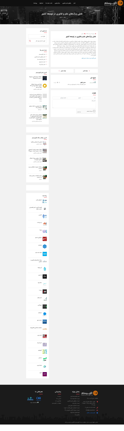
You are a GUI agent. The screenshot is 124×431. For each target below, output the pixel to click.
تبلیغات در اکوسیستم (56, 403)
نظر (82, 34)
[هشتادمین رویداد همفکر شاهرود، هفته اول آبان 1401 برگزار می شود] (45, 85)
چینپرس (40, 245)
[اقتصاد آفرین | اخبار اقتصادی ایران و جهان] (45, 209)
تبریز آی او (39, 343)
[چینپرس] (45, 246)
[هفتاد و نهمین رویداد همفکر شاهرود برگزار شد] (45, 159)
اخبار (61, 17)
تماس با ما (58, 399)
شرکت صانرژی (39, 144)
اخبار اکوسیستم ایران (74, 396)
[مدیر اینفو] (45, 299)
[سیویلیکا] (38, 398)
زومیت (40, 101)
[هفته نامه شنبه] (45, 254)
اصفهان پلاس (39, 200)
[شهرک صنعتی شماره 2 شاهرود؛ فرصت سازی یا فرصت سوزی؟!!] (45, 151)
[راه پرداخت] (45, 224)
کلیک (40, 373)
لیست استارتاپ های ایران (73, 405)
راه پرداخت (39, 222)
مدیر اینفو (40, 109)
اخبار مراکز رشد (42, 64)
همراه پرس (39, 365)
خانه (65, 17)
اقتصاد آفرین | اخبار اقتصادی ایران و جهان (35, 208)
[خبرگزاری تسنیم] (45, 239)
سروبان (40, 170)
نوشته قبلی (85, 71)
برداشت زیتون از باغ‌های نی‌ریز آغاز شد (35, 167)
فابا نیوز (40, 275)
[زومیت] (45, 291)
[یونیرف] (30, 398)
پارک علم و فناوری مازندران (37, 121)
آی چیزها (40, 267)
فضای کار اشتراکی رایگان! (36, 142)
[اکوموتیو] (45, 351)
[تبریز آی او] (45, 344)
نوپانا (41, 230)
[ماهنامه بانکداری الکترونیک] (45, 329)
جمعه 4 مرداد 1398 (90, 34)
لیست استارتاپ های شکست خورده (71, 408)
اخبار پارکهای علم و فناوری (40, 57)
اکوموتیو (40, 350)
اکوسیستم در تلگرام (91, 413)
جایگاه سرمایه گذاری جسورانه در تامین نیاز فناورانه (35, 77)
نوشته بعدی (63, 71)
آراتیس (40, 215)
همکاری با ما (58, 401)
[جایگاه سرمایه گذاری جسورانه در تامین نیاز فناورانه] (45, 78)
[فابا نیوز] (45, 276)
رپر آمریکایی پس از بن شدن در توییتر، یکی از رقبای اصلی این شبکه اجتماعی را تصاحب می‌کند (35, 97)
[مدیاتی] (45, 359)
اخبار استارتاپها (42, 62)
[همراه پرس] (45, 366)
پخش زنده (77, 415)
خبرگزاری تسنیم (38, 237)
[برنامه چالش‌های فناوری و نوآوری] (45, 261)
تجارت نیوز (39, 320)
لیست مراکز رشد (75, 403)
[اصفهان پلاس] (45, 201)
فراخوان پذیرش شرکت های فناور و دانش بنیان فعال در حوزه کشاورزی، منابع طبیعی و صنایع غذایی (35, 117)
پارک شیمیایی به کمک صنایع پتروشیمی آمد (35, 106)
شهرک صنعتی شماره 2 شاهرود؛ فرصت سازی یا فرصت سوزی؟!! (35, 150)
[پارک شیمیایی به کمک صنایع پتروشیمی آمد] (45, 107)
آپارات (55, 82)
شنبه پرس (39, 335)
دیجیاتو (40, 312)
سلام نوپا (40, 282)
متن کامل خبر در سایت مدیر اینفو (89, 58)
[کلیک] (45, 374)
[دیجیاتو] (45, 314)
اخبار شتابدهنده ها (41, 59)
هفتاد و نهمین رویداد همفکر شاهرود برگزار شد (36, 158)
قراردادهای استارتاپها (74, 412)
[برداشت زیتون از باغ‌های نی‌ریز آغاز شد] (45, 168)
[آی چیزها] (45, 269)
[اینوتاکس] (45, 306)
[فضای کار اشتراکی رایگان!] (45, 143)
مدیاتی (40, 358)
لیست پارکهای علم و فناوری (73, 401)
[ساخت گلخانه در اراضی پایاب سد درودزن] (45, 177)
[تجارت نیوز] (45, 321)
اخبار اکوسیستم (42, 54)
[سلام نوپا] (45, 284)
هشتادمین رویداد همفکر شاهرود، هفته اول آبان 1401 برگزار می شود (36, 85)
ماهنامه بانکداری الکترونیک (36, 327)
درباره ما (59, 396)
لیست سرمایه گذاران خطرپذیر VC (72, 410)
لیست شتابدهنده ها (74, 399)
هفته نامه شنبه (38, 252)
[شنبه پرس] (45, 336)
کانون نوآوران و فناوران (37, 89)
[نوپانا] (45, 231)
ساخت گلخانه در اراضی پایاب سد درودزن (35, 176)
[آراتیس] (45, 216)
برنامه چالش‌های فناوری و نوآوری (36, 260)
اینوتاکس (40, 305)
